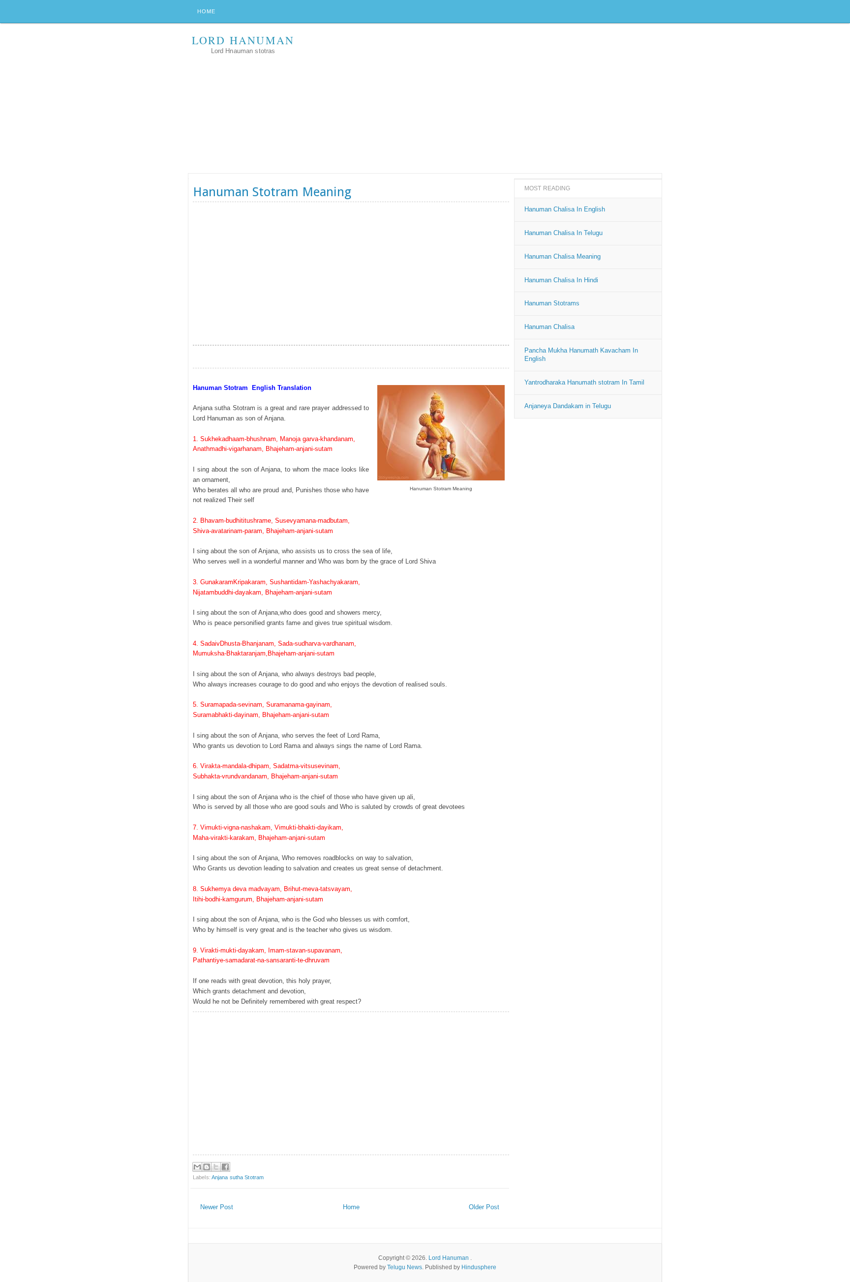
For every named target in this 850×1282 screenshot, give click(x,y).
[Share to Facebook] (225, 1167)
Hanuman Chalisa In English (564, 209)
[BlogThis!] (207, 1167)
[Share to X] (216, 1167)
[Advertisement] (483, 99)
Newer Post (216, 1207)
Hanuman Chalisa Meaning (562, 256)
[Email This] (197, 1167)
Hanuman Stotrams (551, 303)
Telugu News (404, 1267)
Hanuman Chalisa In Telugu (563, 233)
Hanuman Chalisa (549, 326)
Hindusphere (478, 1267)
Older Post (484, 1207)
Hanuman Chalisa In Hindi (561, 280)
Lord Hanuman (243, 40)
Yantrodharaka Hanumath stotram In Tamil (584, 382)
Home (206, 11)
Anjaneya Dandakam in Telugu (567, 406)
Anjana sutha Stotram (238, 1177)
